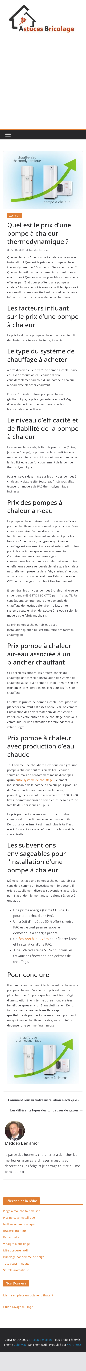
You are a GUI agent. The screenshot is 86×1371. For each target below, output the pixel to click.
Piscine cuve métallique (19, 1217)
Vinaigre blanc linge (16, 1244)
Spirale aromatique (16, 1270)
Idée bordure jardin (16, 1250)
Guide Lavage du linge (18, 1307)
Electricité (15, 215)
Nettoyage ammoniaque (19, 1224)
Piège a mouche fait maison (21, 1211)
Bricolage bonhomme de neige (23, 1257)
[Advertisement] (43, 84)
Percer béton (11, 1237)
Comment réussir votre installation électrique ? (43, 1100)
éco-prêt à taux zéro (33, 939)
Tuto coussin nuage (16, 1263)
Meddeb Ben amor (39, 250)
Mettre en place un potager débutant (28, 1295)
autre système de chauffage (34, 780)
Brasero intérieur (14, 1231)
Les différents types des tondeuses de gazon (44, 1110)
